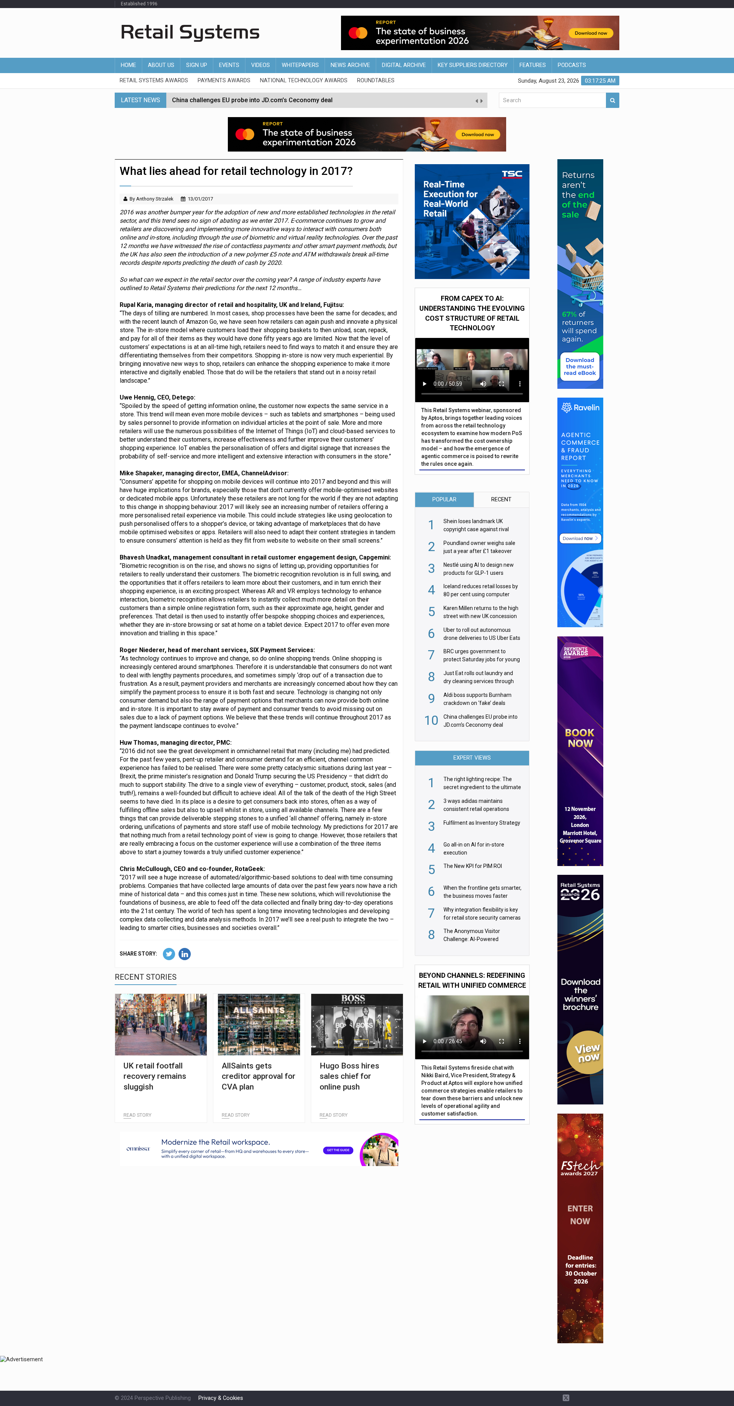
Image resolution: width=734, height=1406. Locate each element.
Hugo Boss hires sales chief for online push (349, 1076)
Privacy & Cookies (220, 1398)
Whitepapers (300, 65)
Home (128, 65)
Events (229, 65)
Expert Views (472, 758)
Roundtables (376, 80)
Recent (501, 499)
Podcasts (572, 65)
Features (533, 65)
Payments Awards (224, 80)
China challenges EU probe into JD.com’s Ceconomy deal (252, 100)
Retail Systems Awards (154, 80)
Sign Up (196, 65)
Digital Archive (404, 65)
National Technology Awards (304, 80)
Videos (260, 65)
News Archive (350, 65)
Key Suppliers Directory (473, 65)
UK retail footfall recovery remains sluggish (154, 1076)
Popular (444, 499)
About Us (161, 65)
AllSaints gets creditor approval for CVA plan (259, 1076)
